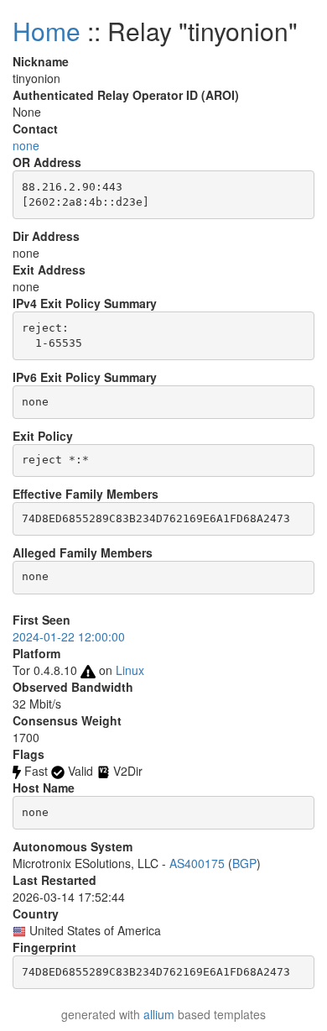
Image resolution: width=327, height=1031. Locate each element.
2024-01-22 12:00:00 (69, 636)
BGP (244, 863)
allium (158, 1014)
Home (46, 31)
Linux (130, 670)
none (26, 145)
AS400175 (197, 863)
